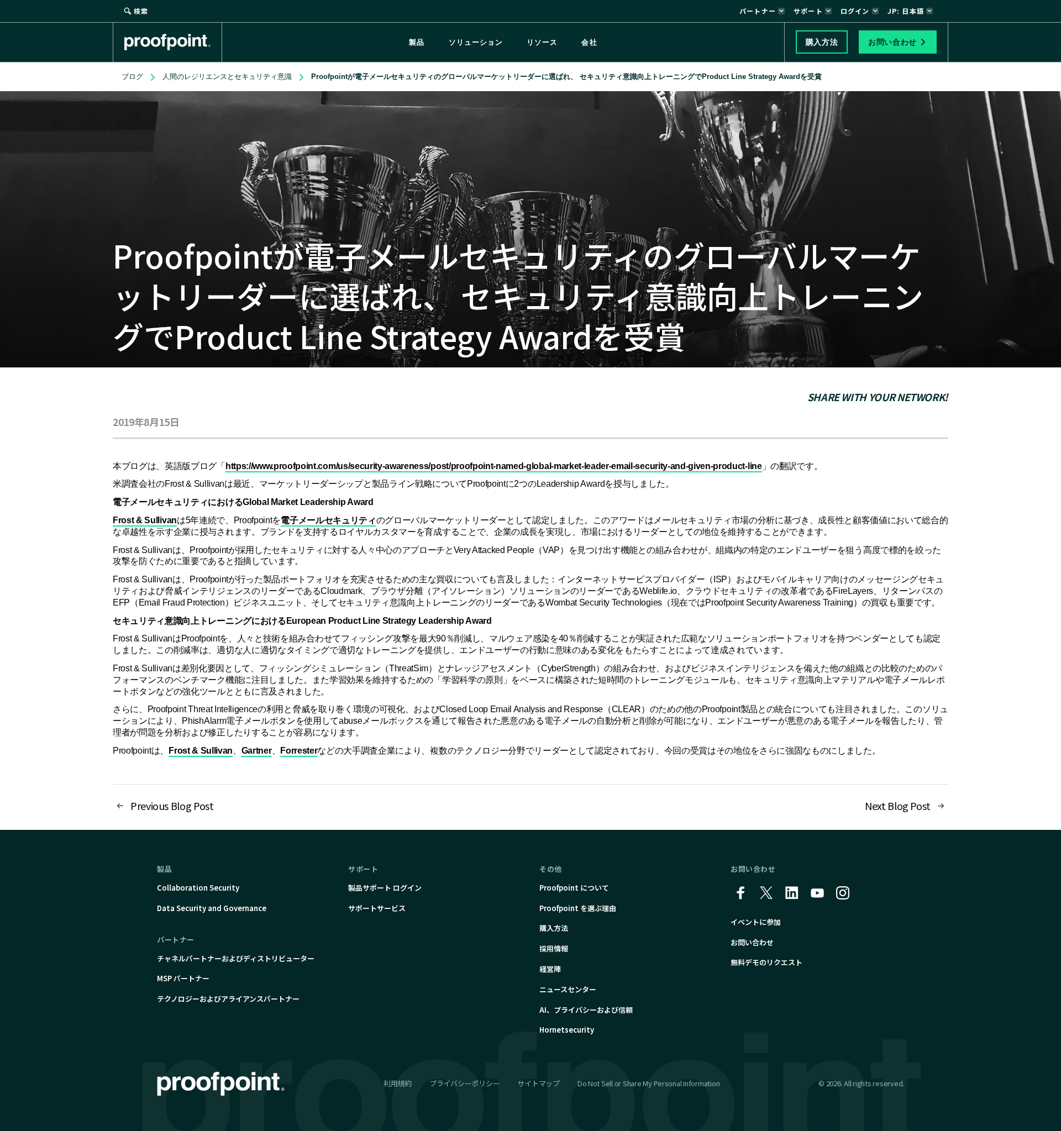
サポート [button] (808, 10)
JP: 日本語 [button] (905, 10)
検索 (141, 10)
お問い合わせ (752, 942)
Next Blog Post (898, 805)
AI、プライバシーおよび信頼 (586, 1009)
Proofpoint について (574, 887)
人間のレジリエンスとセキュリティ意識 (227, 76)
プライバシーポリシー (464, 1083)
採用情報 (553, 948)
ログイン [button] (855, 10)
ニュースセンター (567, 989)
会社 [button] (589, 42)
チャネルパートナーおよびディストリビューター (235, 958)
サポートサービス (377, 908)
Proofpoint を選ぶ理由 (577, 908)
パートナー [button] (757, 10)
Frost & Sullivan (145, 520)
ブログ (132, 76)
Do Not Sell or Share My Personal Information (648, 1083)
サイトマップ (538, 1083)
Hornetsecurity (566, 1029)
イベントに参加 (756, 922)
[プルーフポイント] (173, 42)
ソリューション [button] (476, 42)
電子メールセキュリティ (328, 520)
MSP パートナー (183, 978)
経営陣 (550, 969)
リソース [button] (542, 42)
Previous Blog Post (172, 805)
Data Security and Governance (211, 908)
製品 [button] (416, 42)
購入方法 (553, 928)
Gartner (256, 750)
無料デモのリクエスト (766, 962)
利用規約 (398, 1083)
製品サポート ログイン (385, 887)
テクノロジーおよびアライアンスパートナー (228, 998)
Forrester (298, 750)
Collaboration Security (198, 887)
